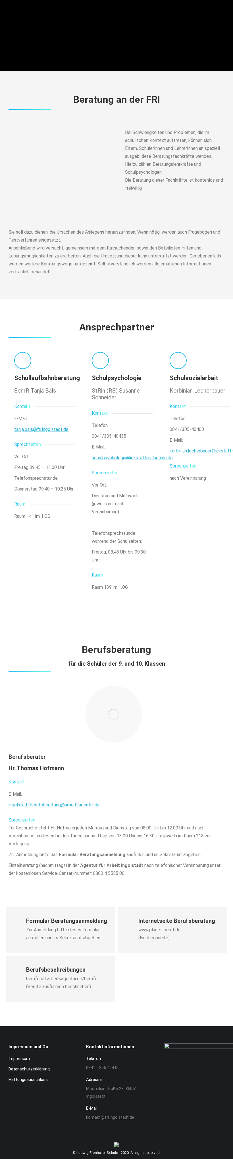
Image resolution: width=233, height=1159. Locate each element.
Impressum (19, 1058)
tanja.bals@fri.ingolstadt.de (41, 429)
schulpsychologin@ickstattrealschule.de (132, 457)
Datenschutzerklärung (29, 1069)
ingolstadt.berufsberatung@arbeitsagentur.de (54, 805)
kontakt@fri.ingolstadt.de (110, 1117)
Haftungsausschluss (28, 1079)
